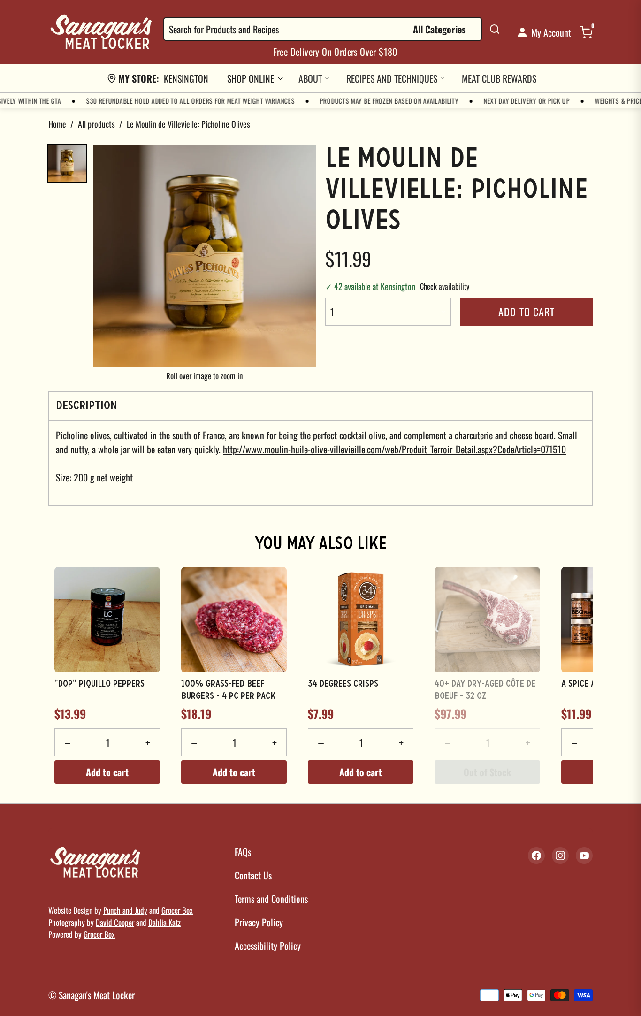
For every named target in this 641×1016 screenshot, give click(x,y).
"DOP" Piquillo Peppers (99, 684)
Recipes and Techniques (391, 78)
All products (96, 124)
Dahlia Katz (164, 922)
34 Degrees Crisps (343, 684)
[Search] (494, 29)
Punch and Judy (125, 910)
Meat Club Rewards (499, 78)
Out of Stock (487, 772)
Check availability (444, 286)
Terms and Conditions (271, 899)
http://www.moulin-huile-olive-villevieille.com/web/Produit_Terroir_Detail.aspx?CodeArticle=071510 (394, 449)
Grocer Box (177, 910)
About (310, 78)
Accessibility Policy (268, 946)
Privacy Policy (259, 922)
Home (57, 124)
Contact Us (253, 875)
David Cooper (115, 922)
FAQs (243, 852)
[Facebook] (536, 855)
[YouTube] (584, 855)
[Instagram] (560, 855)
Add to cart (526, 311)
